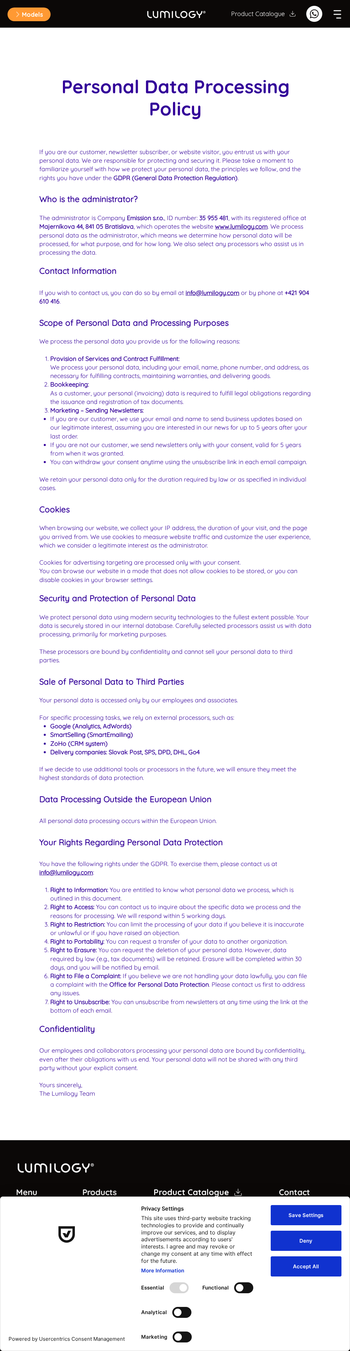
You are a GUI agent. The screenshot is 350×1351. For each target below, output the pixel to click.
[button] (29, 14)
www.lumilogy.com (241, 226)
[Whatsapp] (314, 14)
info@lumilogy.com (212, 293)
